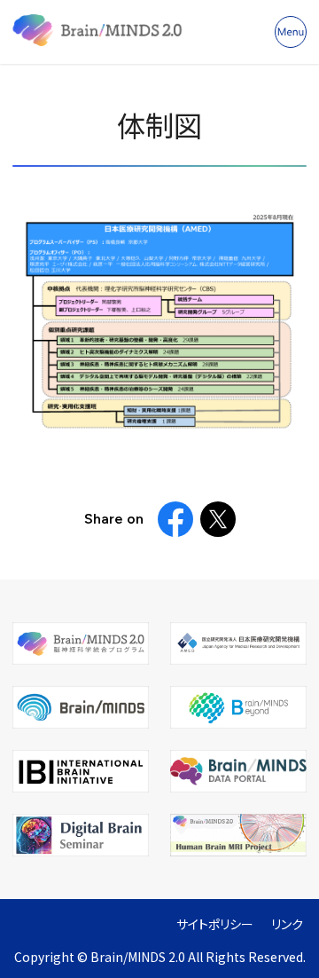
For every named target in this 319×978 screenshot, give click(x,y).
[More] (290, 32)
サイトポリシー (214, 924)
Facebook (175, 519)
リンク (287, 924)
